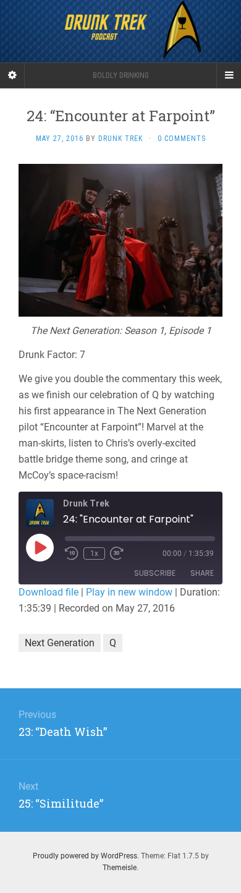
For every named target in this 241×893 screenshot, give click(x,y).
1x (94, 553)
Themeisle (120, 867)
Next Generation (60, 643)
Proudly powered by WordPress (85, 856)
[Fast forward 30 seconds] (117, 553)
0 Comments (182, 138)
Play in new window (129, 592)
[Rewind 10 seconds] (71, 553)
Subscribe (154, 573)
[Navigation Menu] (228, 75)
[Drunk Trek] (120, 31)
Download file (48, 592)
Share (202, 573)
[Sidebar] (12, 75)
